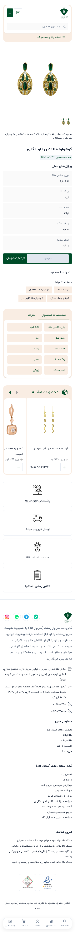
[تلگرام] (26, 617)
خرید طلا (67, 751)
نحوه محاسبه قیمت (59, 272)
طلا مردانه (66, 740)
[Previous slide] (17, 392)
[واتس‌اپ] (17, 617)
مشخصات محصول (54, 315)
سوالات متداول (63, 790)
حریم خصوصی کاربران (59, 812)
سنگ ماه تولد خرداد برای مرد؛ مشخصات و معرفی (44, 840)
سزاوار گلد (67, 134)
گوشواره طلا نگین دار (32, 298)
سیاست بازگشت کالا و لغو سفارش (53, 801)
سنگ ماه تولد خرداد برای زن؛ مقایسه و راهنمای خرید (42, 862)
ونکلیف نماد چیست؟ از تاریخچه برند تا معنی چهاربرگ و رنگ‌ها (40, 854)
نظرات (31, 315)
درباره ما (67, 780)
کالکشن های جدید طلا (59, 730)
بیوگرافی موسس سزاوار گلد (56, 785)
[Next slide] (10, 392)
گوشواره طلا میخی (59, 298)
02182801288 (59, 704)
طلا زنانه (56, 134)
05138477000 (58, 711)
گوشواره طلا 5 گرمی (25, 134)
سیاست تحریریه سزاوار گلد (57, 817)
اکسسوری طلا (64, 746)
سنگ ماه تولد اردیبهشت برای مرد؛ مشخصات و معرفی (42, 846)
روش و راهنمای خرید (60, 796)
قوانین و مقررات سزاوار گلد (57, 807)
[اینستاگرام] (7, 617)
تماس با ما (66, 774)
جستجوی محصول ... (50, 26)
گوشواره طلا (43, 134)
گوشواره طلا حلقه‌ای (39, 289)
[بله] (36, 617)
